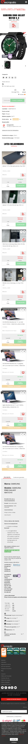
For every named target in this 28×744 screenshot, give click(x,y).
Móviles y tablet (21, 10)
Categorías (10, 8)
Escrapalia (3, 8)
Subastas (3, 660)
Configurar (14, 742)
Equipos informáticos (19, 8)
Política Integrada (5, 682)
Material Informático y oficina (8, 10)
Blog (2, 670)
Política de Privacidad (6, 676)
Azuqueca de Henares (8, 372)
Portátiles (5, 327)
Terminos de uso (5, 678)
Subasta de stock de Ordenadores (10, 130)
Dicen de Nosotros (5, 666)
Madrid (5, 174)
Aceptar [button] (13, 739)
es (15, 597)
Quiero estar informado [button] (14, 699)
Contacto (3, 674)
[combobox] (14, 711)
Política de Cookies (5, 680)
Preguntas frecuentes (6, 668)
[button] (3, 77)
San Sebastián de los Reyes (9, 330)
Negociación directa (6, 664)
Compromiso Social (6, 684)
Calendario (3, 662)
